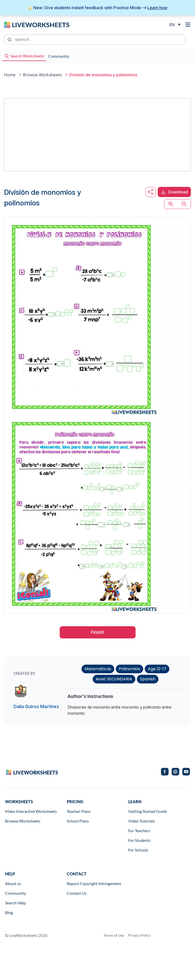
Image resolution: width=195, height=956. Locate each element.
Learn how (157, 7)
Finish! (97, 632)
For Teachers (139, 830)
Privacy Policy (139, 935)
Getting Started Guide (147, 811)
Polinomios (129, 669)
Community (15, 893)
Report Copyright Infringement (94, 883)
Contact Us (77, 893)
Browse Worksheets (22, 820)
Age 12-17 (157, 669)
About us (13, 883)
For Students (139, 840)
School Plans (78, 820)
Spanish (147, 679)
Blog (9, 912)
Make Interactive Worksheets (31, 811)
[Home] (36, 24)
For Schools (138, 849)
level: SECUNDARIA (114, 679)
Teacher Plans (79, 811)
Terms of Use (114, 935)
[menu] (188, 25)
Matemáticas (98, 669)
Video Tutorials (141, 820)
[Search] (10, 39)
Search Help (15, 902)
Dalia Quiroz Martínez (36, 706)
